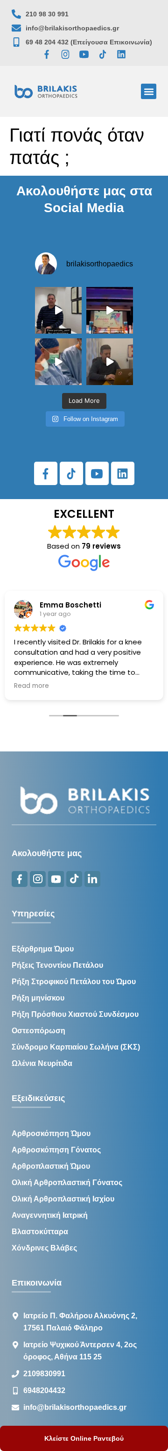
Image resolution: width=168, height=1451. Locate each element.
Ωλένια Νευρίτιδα (42, 1063)
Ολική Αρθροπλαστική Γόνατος (67, 1183)
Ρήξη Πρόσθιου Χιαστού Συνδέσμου (75, 1014)
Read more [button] (31, 686)
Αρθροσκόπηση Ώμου (51, 1133)
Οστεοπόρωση (38, 1031)
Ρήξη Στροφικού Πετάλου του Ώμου (74, 982)
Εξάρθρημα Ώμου (43, 949)
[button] (148, 91)
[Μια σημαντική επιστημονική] (58, 361)
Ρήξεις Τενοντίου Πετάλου (57, 965)
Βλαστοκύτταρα (40, 1232)
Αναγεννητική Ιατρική (50, 1215)
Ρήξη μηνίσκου (38, 998)
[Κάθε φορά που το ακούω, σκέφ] (58, 310)
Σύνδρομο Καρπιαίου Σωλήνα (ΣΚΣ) (76, 1047)
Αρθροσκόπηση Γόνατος (56, 1150)
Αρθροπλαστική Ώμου (51, 1166)
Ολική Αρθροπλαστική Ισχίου (63, 1199)
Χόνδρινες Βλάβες (44, 1248)
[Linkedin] (121, 54)
